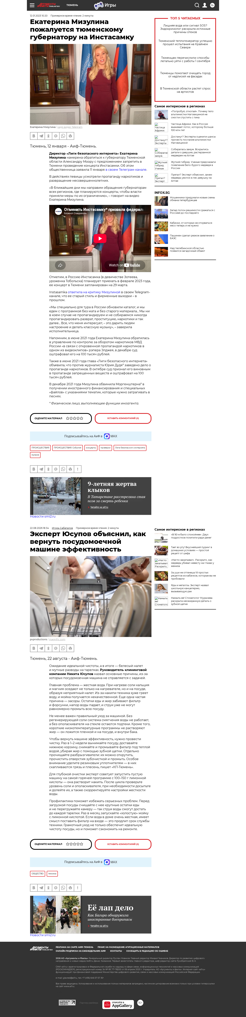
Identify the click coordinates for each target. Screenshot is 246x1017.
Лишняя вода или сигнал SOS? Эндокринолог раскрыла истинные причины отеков (185, 29)
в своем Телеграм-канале (126, 169)
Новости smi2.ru (43, 516)
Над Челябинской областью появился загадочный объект (187, 249)
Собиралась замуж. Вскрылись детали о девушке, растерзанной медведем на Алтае (191, 152)
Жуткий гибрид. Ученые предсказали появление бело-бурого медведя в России (193, 165)
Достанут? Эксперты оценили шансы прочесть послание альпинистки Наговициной (193, 139)
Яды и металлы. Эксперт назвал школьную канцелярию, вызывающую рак (190, 588)
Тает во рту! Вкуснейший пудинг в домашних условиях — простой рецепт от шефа (191, 550)
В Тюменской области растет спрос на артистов (185, 90)
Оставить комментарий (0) (123, 418)
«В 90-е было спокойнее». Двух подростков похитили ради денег (191, 536)
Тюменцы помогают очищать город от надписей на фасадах (185, 75)
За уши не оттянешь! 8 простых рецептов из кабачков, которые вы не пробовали (193, 575)
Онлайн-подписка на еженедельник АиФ (81, 951)
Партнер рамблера (89, 1003)
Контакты (116, 951)
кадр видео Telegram (69, 127)
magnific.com (57, 639)
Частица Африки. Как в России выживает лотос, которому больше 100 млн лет (192, 127)
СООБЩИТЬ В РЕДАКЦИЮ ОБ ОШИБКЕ (147, 951)
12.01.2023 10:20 (38, 15)
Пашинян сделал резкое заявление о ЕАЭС (192, 237)
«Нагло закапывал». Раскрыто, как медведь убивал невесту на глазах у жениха (192, 562)
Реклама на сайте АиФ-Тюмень (74, 947)
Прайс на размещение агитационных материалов (128, 947)
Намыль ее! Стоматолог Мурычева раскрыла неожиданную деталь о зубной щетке (191, 600)
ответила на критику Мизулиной (94, 292)
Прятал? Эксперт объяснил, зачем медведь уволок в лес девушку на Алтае (191, 177)
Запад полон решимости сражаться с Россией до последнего (192, 211)
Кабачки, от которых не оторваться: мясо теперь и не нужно (191, 224)
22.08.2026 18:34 (39, 528)
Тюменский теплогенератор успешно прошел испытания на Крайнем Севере (185, 44)
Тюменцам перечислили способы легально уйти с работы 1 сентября (185, 59)
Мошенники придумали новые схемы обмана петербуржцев (192, 199)
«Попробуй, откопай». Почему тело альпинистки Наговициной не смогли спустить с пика (192, 114)
